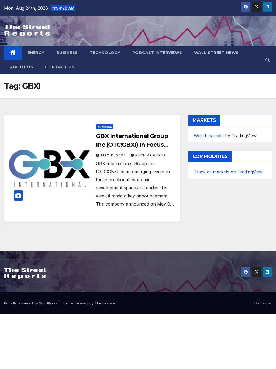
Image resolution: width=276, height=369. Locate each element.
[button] (267, 60)
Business (67, 52)
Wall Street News (216, 52)
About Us (21, 67)
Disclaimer (263, 303)
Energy (35, 52)
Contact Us (59, 67)
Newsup (81, 303)
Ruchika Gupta (150, 155)
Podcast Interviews (157, 52)
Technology (105, 52)
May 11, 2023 (114, 155)
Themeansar (105, 303)
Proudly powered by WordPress (31, 303)
